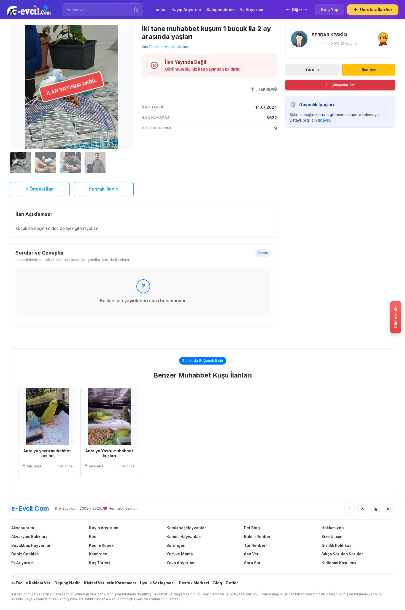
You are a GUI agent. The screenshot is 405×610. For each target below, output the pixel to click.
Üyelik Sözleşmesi (157, 583)
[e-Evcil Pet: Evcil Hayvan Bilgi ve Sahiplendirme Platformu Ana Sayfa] (29, 9)
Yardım (312, 69)
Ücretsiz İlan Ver (376, 9)
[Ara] (135, 9)
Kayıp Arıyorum (103, 528)
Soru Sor (252, 563)
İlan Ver (369, 70)
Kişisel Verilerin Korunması (110, 583)
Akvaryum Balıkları (29, 536)
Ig (375, 508)
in (389, 508)
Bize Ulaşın (332, 536)
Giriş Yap (329, 9)
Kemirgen (98, 554)
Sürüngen (175, 545)
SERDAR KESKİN (329, 35)
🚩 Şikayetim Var (340, 85)
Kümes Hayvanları (183, 536)
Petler (232, 583)
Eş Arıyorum (22, 563)
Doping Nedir (67, 583)
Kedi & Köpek (101, 545)
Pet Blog (252, 528)
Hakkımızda (333, 528)
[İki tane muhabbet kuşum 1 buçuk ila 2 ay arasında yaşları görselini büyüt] (72, 87)
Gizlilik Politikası (337, 545)
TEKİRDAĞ (267, 89)
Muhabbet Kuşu (177, 47)
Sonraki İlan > (103, 189)
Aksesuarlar (23, 528)
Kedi (93, 536)
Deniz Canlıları (25, 554)
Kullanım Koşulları (339, 563)
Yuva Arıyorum (180, 563)
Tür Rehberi (255, 545)
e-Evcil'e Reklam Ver (30, 583)
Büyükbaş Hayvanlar (31, 545)
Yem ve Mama (179, 554)
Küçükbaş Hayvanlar (186, 528)
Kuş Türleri (150, 47)
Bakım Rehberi (258, 536)
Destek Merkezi (194, 583)
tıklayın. (324, 120)
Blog (217, 583)
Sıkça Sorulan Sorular (342, 554)
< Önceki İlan (39, 189)
